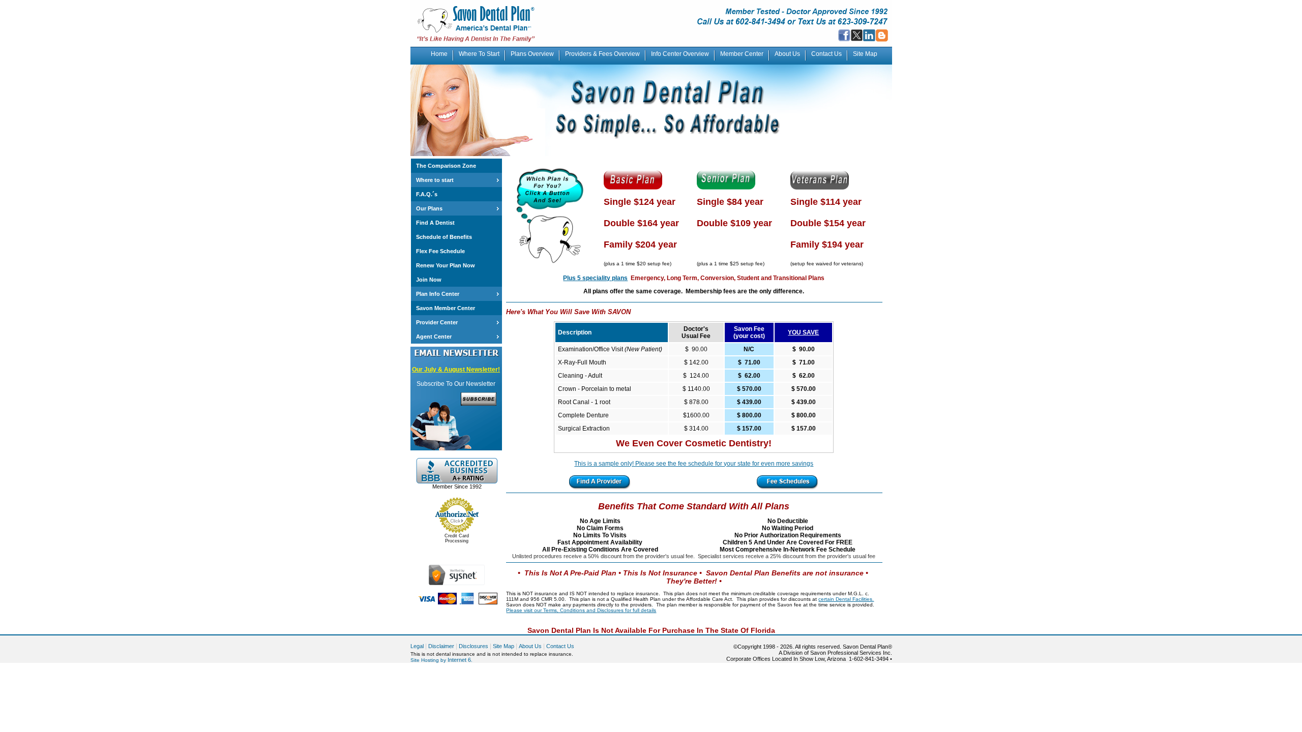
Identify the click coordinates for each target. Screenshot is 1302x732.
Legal (417, 646)
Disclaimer (441, 646)
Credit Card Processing (457, 538)
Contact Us (826, 53)
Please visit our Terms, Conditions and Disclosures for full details (581, 610)
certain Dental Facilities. (846, 599)
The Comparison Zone (446, 166)
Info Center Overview (680, 53)
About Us (787, 53)
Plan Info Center (437, 294)
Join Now (428, 280)
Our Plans (429, 208)
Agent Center (434, 336)
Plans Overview (532, 53)
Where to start (435, 180)
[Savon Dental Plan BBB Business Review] (456, 481)
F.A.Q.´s (426, 194)
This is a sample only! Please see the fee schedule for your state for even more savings (693, 463)
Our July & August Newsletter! (456, 369)
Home (439, 53)
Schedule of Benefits (444, 237)
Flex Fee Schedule (440, 251)
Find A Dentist (435, 223)
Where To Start (479, 53)
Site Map (865, 53)
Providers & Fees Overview (602, 53)
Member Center (741, 53)
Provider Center (437, 322)
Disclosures (473, 646)
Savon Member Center (445, 308)
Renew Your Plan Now (445, 265)
